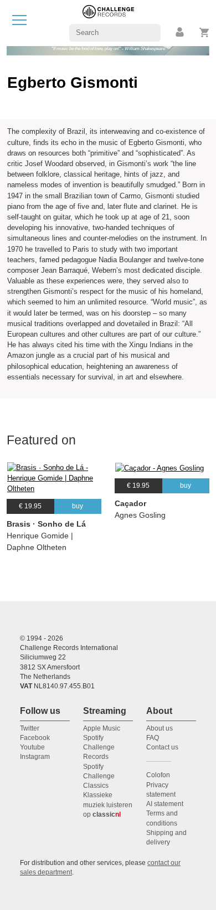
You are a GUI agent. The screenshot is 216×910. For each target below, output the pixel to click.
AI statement (164, 804)
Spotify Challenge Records (99, 747)
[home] (108, 22)
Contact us (162, 747)
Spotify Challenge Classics (99, 776)
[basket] (204, 32)
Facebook (35, 737)
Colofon (158, 775)
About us (159, 728)
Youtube (32, 747)
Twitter (29, 728)
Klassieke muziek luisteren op (107, 805)
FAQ (152, 737)
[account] (180, 32)
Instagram (35, 756)
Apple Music (101, 728)
